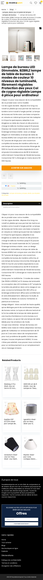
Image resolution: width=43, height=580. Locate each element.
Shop (11, 10)
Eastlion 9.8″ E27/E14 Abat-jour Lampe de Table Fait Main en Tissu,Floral (10, 423)
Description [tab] (8, 204)
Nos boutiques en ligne (10, 548)
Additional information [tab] (11, 207)
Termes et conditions (9, 563)
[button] (40, 28)
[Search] (31, 3)
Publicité (5, 551)
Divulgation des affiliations (11, 566)
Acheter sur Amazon (21, 168)
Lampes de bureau (9, 15)
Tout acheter (6, 543)
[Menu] (2, 3)
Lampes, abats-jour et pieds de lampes (16, 12)
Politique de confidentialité (11, 560)
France (13, 186)
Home (4, 10)
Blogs (3, 545)
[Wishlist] (35, 3)
